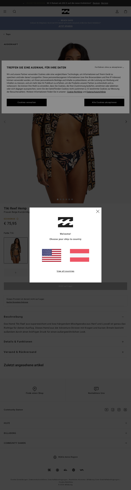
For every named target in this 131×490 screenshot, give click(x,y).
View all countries (65, 271)
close (97, 211)
